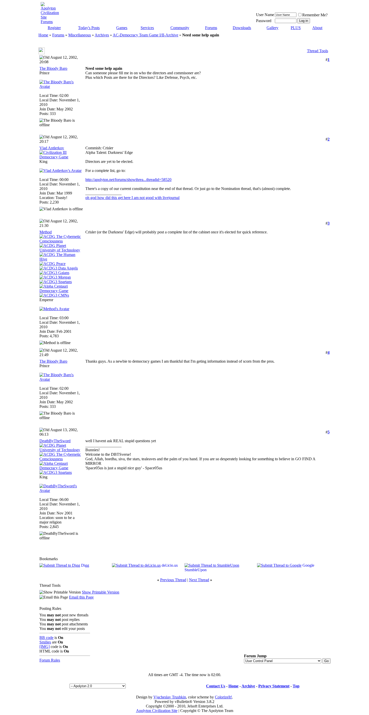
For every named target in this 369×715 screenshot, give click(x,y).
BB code (46, 637)
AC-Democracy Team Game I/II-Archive (145, 35)
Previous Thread (173, 580)
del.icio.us (170, 565)
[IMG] (44, 646)
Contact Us (215, 686)
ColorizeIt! (223, 697)
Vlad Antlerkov (51, 148)
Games (121, 28)
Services (147, 28)
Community (179, 28)
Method (45, 232)
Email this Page (81, 597)
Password (263, 21)
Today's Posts (89, 28)
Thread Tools (317, 51)
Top (296, 686)
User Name (265, 15)
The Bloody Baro (53, 68)
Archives (102, 35)
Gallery (272, 28)
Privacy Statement (273, 686)
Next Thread (199, 580)
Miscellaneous (79, 35)
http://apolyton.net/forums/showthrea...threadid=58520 (128, 179)
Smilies (45, 642)
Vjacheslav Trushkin (169, 697)
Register (54, 28)
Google (308, 565)
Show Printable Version (100, 592)
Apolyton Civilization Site (156, 710)
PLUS (296, 28)
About (317, 28)
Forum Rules (49, 660)
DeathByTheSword (55, 441)
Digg (85, 565)
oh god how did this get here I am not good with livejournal (132, 198)
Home (43, 35)
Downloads (242, 28)
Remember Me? (315, 15)
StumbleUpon (195, 570)
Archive (248, 686)
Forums (211, 28)
